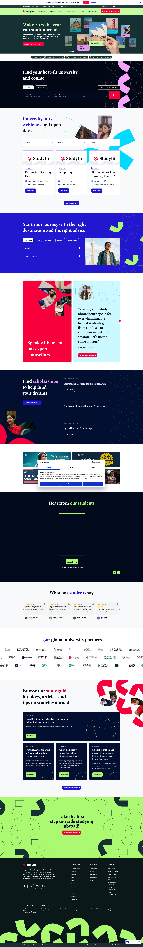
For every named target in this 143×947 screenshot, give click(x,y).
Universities (41, 87)
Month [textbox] (28, 142)
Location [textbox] (93, 142)
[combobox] (37, 97)
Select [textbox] (84, 96)
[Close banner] (102, 462)
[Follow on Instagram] (43, 886)
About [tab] (94, 467)
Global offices (111, 868)
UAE (73, 877)
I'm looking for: (29, 94)
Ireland (73, 880)
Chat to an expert (30, 42)
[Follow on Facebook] (31, 886)
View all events (71, 203)
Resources (81, 11)
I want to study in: (87, 94)
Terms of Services (92, 945)
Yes (86, 2)
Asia (38, 240)
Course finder (53, 11)
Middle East (72, 240)
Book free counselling (109, 11)
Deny (50, 483)
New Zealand (75, 884)
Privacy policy (105, 945)
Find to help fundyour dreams (40, 387)
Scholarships (93, 877)
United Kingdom (76, 868)
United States (75, 887)
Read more (30, 736)
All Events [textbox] (61, 142)
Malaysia (74, 896)
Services (60, 11)
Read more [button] (28, 613)
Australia (48, 240)
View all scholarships (31, 402)
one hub (64, 6)
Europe (60, 240)
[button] (70, 51)
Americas (28, 240)
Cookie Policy (116, 945)
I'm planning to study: (59, 94)
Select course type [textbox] (60, 96)
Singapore (74, 899)
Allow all (93, 483)
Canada (74, 874)
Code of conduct (112, 874)
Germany (74, 893)
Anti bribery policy (113, 871)
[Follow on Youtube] (37, 886)
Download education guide (108, 87)
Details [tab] (71, 467)
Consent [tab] (49, 467)
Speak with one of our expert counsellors (45, 348)
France (73, 890)
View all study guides (71, 787)
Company (95, 11)
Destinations (42, 11)
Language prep (70, 11)
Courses (28, 87)
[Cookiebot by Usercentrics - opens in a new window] (93, 462)
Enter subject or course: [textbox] (32, 96)
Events (89, 11)
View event (30, 190)
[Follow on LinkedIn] (25, 886)
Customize (70, 483)
